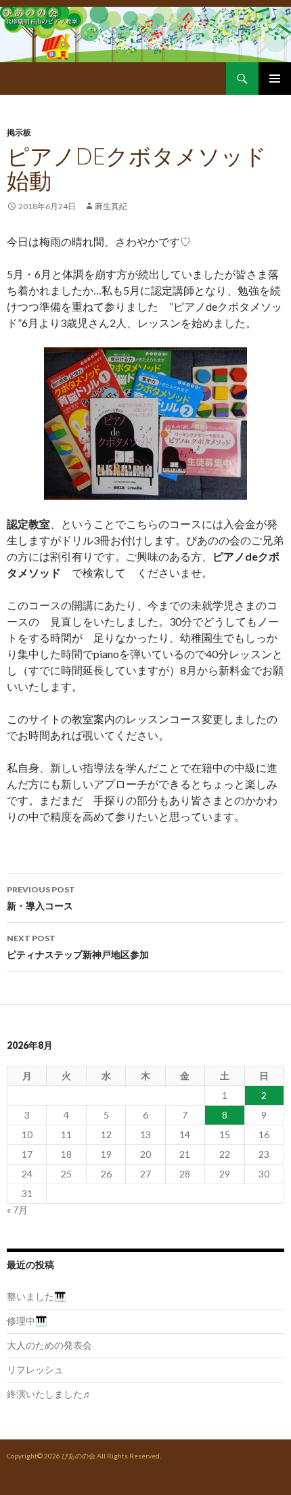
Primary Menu (275, 78)
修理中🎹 (27, 1320)
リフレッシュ (35, 1369)
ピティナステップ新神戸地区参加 (78, 946)
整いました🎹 (36, 1296)
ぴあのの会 (78, 1456)
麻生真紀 (111, 206)
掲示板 (19, 132)
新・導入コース (41, 897)
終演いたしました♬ (49, 1394)
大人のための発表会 (49, 1345)
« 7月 (17, 1209)
